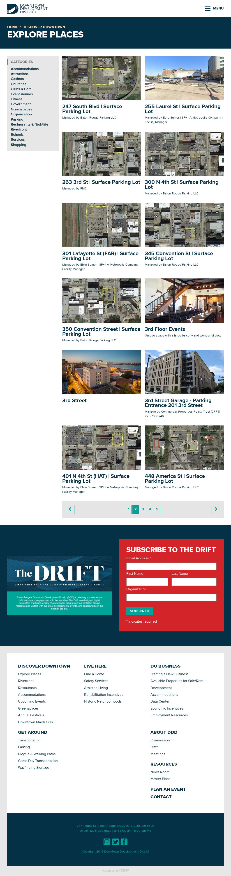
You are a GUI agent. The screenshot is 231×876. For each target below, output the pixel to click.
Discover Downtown (44, 27)
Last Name (179, 573)
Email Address (138, 558)
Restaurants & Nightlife (29, 124)
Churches (18, 83)
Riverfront (19, 129)
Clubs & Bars (21, 88)
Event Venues (22, 94)
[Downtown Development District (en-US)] (27, 7)
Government (21, 104)
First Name (134, 573)
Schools (17, 134)
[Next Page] (216, 509)
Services (18, 139)
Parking (17, 119)
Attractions (20, 73)
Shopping (18, 144)
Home (12, 27)
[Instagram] (107, 842)
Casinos (17, 78)
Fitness (17, 99)
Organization (21, 114)
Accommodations (25, 68)
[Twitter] (115, 842)
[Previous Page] (70, 509)
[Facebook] (124, 842)
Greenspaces (21, 109)
